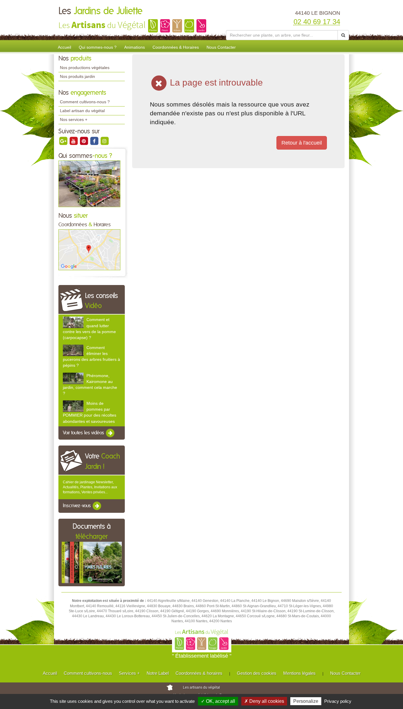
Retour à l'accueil (301, 143)
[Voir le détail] (73, 322)
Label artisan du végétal (82, 110)
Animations (134, 47)
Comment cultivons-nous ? (85, 101)
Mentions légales (299, 673)
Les (100, 11)
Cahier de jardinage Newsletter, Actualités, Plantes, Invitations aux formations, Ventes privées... (90, 487)
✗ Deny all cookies (264, 701)
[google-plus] (63, 141)
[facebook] (94, 141)
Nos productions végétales (84, 67)
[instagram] (104, 141)
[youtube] (74, 141)
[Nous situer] (89, 250)
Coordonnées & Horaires (176, 47)
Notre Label (158, 673)
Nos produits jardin (77, 76)
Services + (129, 673)
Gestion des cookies (256, 673)
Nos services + (73, 119)
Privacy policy (337, 701)
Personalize (305, 701)
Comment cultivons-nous (88, 673)
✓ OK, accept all (218, 701)
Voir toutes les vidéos (84, 432)
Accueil (64, 47)
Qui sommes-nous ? (98, 47)
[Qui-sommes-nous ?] (89, 183)
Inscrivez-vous (77, 506)
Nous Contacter (221, 47)
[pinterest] (84, 141)
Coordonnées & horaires (199, 673)
